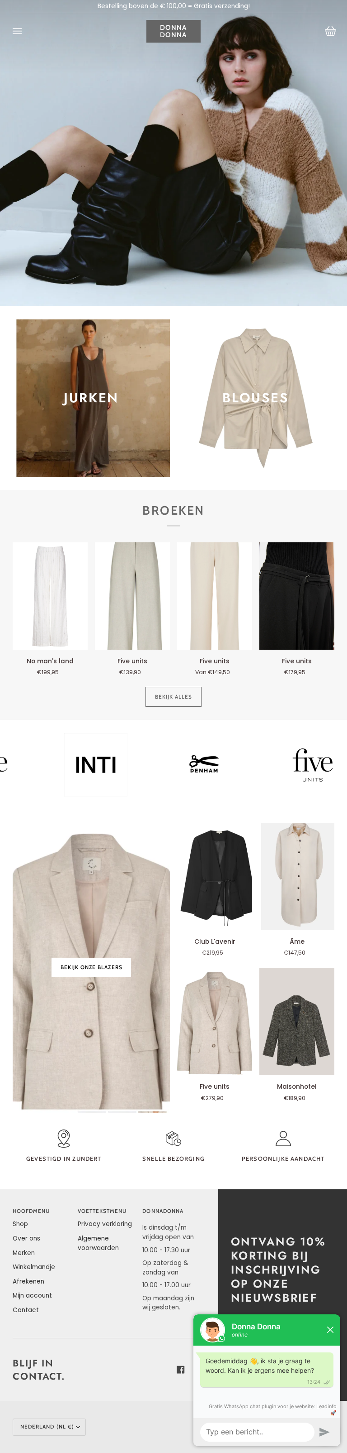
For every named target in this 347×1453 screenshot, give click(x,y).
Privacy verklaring (105, 1224)
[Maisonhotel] (296, 1021)
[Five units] (132, 596)
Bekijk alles (173, 697)
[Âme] (296, 876)
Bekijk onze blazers (91, 967)
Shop (20, 1224)
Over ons (26, 1238)
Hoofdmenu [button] (31, 1211)
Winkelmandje (34, 1267)
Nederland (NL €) (47, 1427)
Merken (24, 1253)
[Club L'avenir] (214, 876)
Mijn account (32, 1295)
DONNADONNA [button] (162, 1211)
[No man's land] (50, 596)
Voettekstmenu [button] (102, 1211)
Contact (26, 1310)
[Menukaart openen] (26, 31)
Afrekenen (28, 1281)
